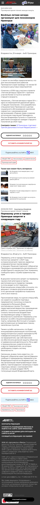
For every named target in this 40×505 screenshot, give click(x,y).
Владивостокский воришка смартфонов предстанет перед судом (23, 185)
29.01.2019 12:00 (6, 8)
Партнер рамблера (19, 495)
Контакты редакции (11, 424)
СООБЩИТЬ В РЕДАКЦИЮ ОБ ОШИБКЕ (17, 436)
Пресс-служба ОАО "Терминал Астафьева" (17, 250)
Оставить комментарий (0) (20, 143)
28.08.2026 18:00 (7, 209)
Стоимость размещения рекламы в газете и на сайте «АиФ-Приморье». (17, 428)
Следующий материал (19, 499)
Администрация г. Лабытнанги (12, 50)
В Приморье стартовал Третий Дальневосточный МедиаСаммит (18, 126)
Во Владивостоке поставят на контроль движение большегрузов (22, 198)
